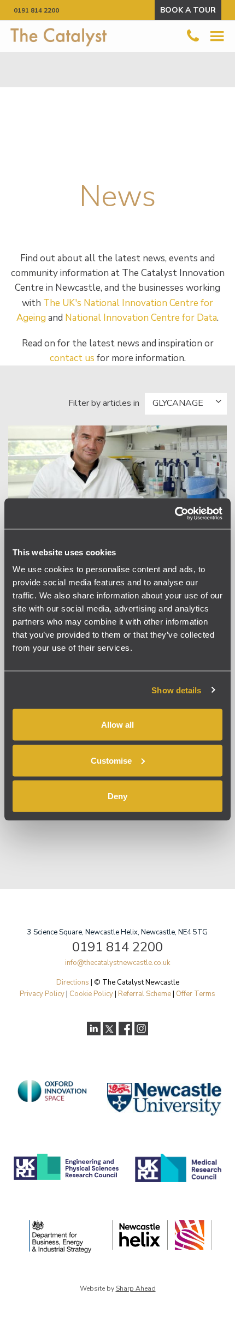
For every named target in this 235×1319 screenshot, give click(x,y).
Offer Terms (195, 994)
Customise (111, 760)
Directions (72, 982)
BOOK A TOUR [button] (188, 10)
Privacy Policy (42, 994)
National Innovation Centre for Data (141, 317)
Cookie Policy (91, 994)
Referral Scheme (144, 994)
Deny (117, 796)
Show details (176, 689)
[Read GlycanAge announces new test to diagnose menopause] (117, 484)
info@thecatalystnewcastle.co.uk (117, 963)
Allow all (117, 724)
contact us (72, 358)
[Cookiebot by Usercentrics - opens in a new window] (174, 514)
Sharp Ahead (136, 1288)
